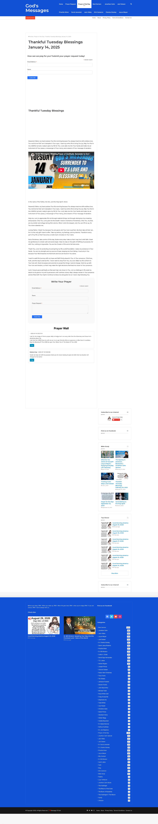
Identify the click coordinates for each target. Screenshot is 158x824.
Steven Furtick (102, 684)
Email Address (32, 62)
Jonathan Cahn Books (104, 782)
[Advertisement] (79, 25)
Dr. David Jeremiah (104, 744)
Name (29, 69)
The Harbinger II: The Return (106, 794)
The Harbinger (102, 785)
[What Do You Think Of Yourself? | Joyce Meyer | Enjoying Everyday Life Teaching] (107, 454)
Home (61, 4)
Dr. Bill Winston (102, 651)
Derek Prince (102, 712)
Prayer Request (70, 4)
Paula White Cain (103, 693)
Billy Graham (102, 756)
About (99, 17)
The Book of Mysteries (105, 791)
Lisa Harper (101, 706)
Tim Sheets (101, 678)
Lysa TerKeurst (102, 779)
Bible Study (101, 773)
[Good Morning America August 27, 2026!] (106, 541)
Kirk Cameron (98, 12)
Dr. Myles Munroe (103, 724)
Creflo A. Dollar (103, 654)
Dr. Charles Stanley (104, 642)
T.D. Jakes (101, 660)
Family (100, 797)
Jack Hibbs (88, 12)
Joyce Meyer (123, 12)
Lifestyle (100, 800)
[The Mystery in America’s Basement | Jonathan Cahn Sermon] (121, 454)
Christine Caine (102, 709)
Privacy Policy (106, 17)
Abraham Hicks (103, 715)
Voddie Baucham (103, 721)
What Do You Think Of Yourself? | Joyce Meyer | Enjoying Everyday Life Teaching (107, 463)
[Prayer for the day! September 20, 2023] (107, 496)
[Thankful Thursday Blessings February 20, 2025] (121, 476)
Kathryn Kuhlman (103, 727)
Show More (114, 573)
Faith (99, 765)
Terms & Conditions (117, 17)
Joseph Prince (102, 666)
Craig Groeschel (103, 696)
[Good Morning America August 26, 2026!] (106, 549)
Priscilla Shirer (64, 12)
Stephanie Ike (102, 700)
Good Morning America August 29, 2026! (41, 636)
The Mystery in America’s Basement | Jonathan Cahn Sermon (120, 463)
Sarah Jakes (102, 762)
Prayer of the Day (84, 4)
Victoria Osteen (103, 669)
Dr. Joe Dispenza (103, 730)
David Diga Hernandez (105, 657)
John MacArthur (103, 687)
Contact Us (128, 17)
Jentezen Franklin (103, 681)
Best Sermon (97, 4)
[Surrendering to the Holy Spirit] (121, 496)
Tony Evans (101, 675)
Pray (32, 345)
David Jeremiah (76, 12)
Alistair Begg (102, 718)
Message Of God (56, 810)
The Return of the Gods (105, 788)
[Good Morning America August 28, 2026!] (106, 533)
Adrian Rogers (102, 663)
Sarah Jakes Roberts (104, 645)
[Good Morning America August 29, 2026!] (106, 525)
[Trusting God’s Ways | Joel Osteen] (107, 476)
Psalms (100, 777)
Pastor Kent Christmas (105, 672)
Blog (99, 768)
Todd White (101, 703)
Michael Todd (102, 690)
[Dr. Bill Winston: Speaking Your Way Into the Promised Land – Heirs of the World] (79, 625)
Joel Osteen (121, 4)
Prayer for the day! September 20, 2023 (107, 503)
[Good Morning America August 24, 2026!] (106, 566)
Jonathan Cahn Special (105, 735)
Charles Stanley (111, 12)
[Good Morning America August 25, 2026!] (106, 558)
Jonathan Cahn (110, 4)
